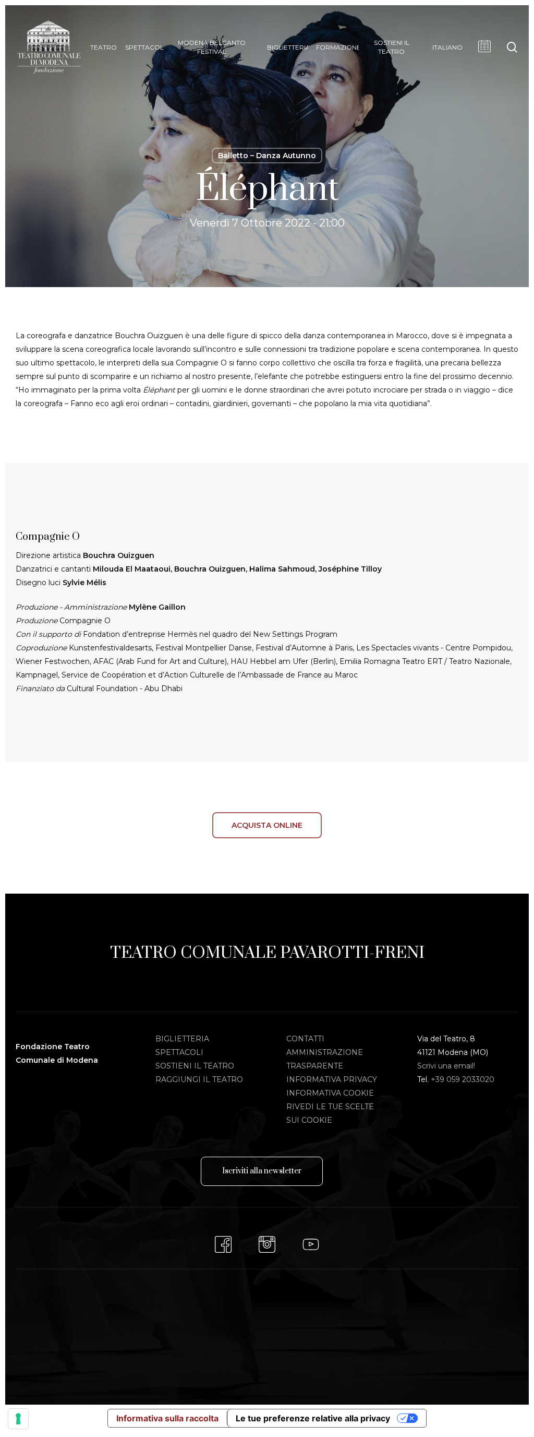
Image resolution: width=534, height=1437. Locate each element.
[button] (261, 1171)
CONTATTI (305, 1038)
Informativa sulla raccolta (167, 1418)
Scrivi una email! (446, 1066)
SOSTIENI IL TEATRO (194, 1066)
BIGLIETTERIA (182, 1038)
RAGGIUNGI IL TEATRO (199, 1079)
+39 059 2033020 (462, 1079)
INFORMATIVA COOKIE (330, 1093)
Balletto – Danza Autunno (267, 155)
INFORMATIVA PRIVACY (331, 1079)
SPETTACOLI (179, 1052)
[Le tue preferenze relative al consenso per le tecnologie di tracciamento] (18, 1419)
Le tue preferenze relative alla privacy (313, 1418)
